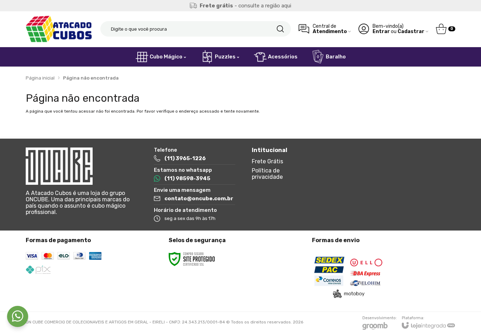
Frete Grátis (267, 161)
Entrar (381, 31)
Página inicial (40, 78)
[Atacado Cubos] (59, 29)
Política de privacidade (267, 173)
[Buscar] (280, 29)
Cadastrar (411, 31)
